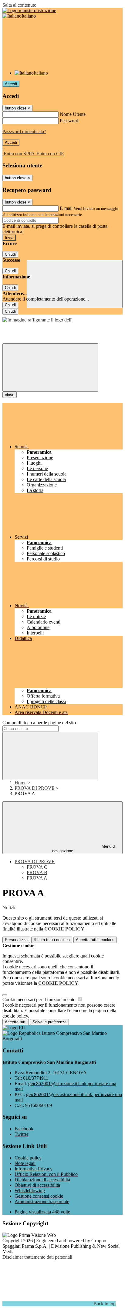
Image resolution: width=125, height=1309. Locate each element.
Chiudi (10, 254)
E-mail (66, 208)
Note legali (25, 1163)
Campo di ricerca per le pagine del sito (39, 722)
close (9, 394)
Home (20, 782)
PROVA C (37, 867)
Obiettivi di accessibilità (37, 1185)
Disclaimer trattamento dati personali (37, 1257)
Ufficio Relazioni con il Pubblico (46, 1174)
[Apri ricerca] (75, 284)
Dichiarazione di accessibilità (42, 1179)
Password (69, 120)
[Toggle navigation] (50, 367)
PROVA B (37, 872)
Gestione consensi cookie (39, 1196)
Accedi (11, 84)
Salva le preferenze (49, 1022)
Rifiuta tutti (52, 939)
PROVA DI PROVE (35, 788)
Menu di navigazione (84, 848)
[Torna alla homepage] (37, 319)
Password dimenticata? (24, 131)
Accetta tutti (95, 939)
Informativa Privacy (33, 1168)
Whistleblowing (30, 1190)
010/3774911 (35, 1078)
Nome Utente (73, 114)
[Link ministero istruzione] (29, 10)
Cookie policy (28, 1157)
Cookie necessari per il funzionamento (39, 999)
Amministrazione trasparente (42, 1201)
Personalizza (16, 939)
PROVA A (37, 877)
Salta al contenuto (19, 5)
